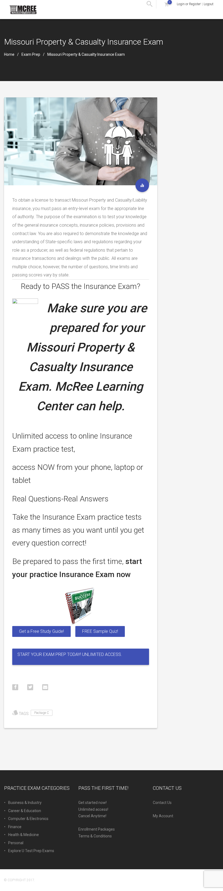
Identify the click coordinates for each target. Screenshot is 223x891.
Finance (14, 827)
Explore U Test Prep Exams (31, 851)
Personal (15, 843)
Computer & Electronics (28, 818)
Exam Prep (30, 54)
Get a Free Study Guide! (41, 631)
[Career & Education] (142, 185)
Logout (208, 4)
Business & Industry (25, 802)
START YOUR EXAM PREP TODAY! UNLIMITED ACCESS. (69, 654)
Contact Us (162, 802)
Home (9, 54)
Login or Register (188, 4)
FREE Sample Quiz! (100, 631)
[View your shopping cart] (167, 4)
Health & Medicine (23, 835)
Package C (41, 713)
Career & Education (24, 811)
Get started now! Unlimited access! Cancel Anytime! (93, 809)
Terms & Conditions (95, 836)
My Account (163, 816)
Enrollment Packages (96, 829)
